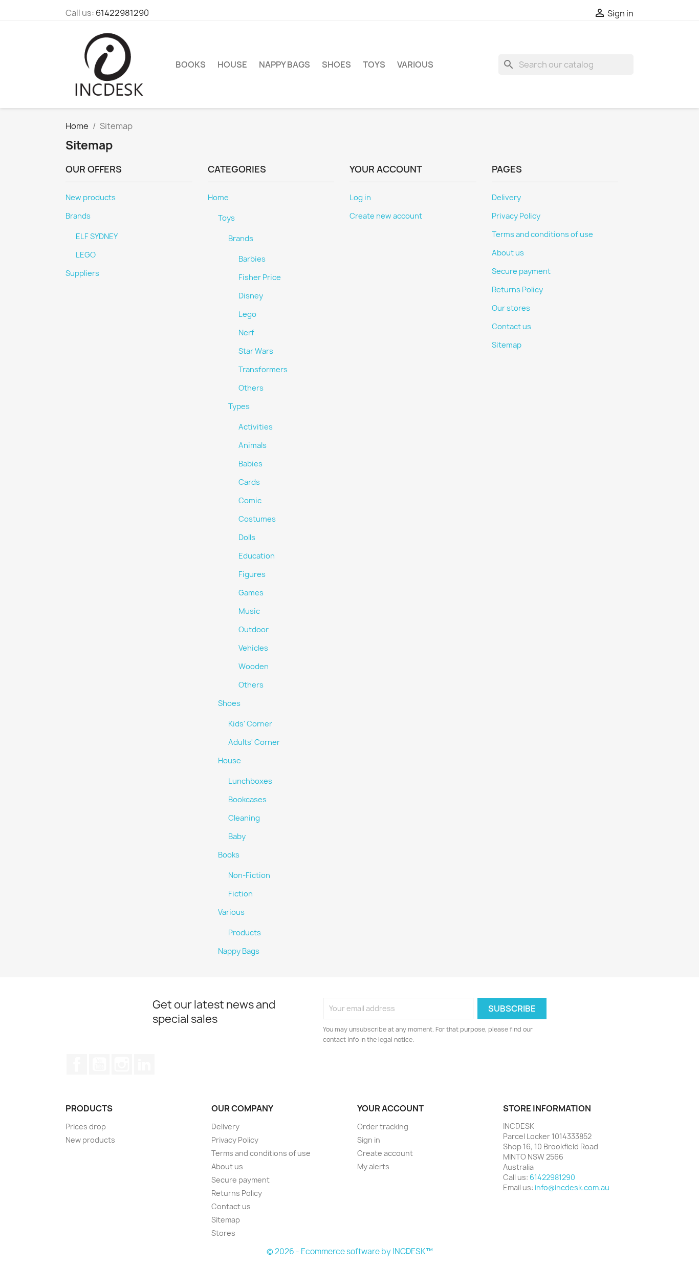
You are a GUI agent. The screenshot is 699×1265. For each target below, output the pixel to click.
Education (256, 556)
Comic (249, 501)
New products (90, 197)
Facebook (77, 1064)
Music (249, 611)
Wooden (253, 666)
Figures (252, 574)
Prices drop (85, 1126)
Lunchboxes (250, 781)
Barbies (252, 259)
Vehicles (253, 648)
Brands (78, 216)
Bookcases (247, 800)
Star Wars (255, 351)
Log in (360, 197)
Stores (223, 1233)
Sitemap (506, 345)
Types (239, 406)
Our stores (511, 308)
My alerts (373, 1166)
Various (415, 64)
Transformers (263, 370)
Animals (252, 445)
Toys (374, 64)
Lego (247, 314)
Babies (250, 464)
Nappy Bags (284, 64)
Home (218, 197)
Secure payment (521, 271)
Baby (237, 836)
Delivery (506, 197)
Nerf (246, 333)
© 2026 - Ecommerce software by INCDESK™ (350, 1251)
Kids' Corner (250, 724)
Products (244, 933)
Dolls (246, 537)
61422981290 (122, 12)
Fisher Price (259, 277)
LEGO (86, 255)
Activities (255, 427)
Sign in (368, 1140)
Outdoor (253, 630)
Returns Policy (517, 290)
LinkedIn (144, 1064)
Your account (390, 1108)
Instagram (122, 1064)
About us (508, 253)
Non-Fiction (249, 875)
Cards (249, 482)
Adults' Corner (254, 742)
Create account (385, 1153)
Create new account (386, 216)
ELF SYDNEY (97, 236)
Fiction (240, 894)
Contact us (511, 326)
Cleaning (244, 818)
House (232, 64)
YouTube (99, 1064)
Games (251, 593)
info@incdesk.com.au (572, 1187)
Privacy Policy (516, 216)
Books (191, 64)
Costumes (257, 519)
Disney (250, 296)
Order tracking (382, 1126)
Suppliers (82, 273)
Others (251, 388)
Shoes (336, 64)
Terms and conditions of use (542, 234)
